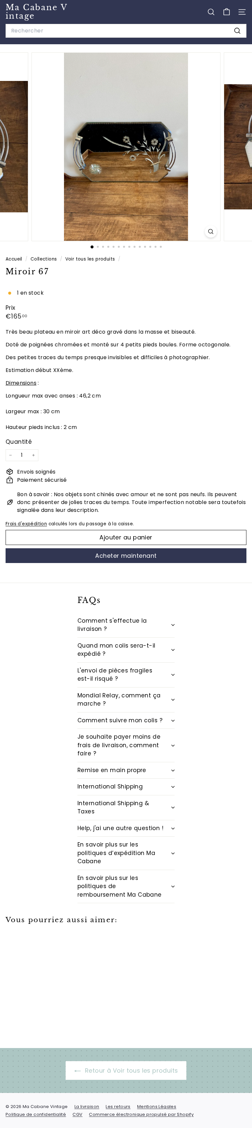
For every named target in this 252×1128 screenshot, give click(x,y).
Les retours (118, 1106)
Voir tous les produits (90, 259)
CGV (77, 1114)
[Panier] (226, 12)
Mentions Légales (156, 1106)
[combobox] (126, 31)
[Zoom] (211, 231)
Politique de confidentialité (36, 1114)
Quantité (19, 442)
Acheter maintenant (126, 556)
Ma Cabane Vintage (37, 12)
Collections (44, 259)
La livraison (86, 1106)
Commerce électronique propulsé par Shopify (141, 1114)
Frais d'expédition (26, 524)
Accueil (15, 259)
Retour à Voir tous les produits (130, 1070)
